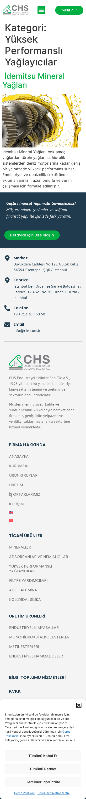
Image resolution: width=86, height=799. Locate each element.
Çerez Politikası (24, 793)
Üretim (16, 485)
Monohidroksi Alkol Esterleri (39, 637)
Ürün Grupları (23, 475)
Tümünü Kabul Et (43, 756)
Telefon (21, 308)
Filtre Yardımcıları (28, 580)
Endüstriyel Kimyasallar (34, 627)
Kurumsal (19, 466)
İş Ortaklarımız (24, 494)
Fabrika (21, 280)
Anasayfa (19, 456)
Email (19, 324)
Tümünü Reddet (43, 769)
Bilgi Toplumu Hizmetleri (37, 677)
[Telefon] (7, 308)
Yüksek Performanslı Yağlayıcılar (30, 569)
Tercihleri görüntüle (43, 782)
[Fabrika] (7, 280)
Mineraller (20, 547)
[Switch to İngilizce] (43, 512)
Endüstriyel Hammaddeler (36, 656)
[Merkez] (7, 258)
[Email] (7, 325)
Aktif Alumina (23, 590)
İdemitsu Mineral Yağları (33, 80)
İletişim (16, 504)
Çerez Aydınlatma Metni (54, 793)
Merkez (21, 258)
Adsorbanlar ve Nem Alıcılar (38, 556)
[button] (78, 705)
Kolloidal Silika (25, 599)
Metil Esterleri (24, 646)
